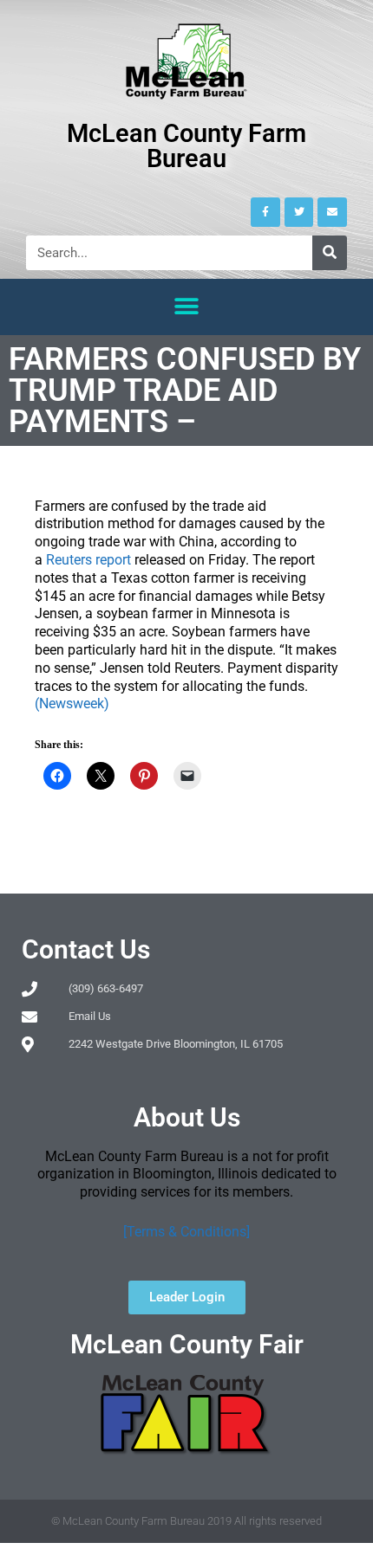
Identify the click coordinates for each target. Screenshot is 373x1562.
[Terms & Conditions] (186, 1231)
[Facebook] (265, 212)
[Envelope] (332, 212)
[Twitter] (299, 212)
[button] (186, 306)
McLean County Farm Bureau (186, 146)
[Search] (329, 253)
